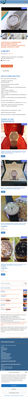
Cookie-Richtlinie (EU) (5, 358)
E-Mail (3, 369)
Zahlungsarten (4, 348)
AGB (2, 351)
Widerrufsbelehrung (5, 354)
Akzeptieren (14, 385)
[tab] (6, 71)
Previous (1, 36)
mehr (3, 156)
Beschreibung (6, 70)
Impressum (22, 395)
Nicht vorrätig (7, 66)
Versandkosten (10, 53)
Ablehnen (14, 389)
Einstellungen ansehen (14, 392)
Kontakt (2, 347)
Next (26, 36)
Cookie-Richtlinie (7, 395)
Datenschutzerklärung (15, 395)
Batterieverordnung (5, 356)
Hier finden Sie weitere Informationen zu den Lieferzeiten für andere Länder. (14, 323)
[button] (26, 372)
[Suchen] (25, 283)
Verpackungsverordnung (6, 357)
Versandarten (4, 349)
